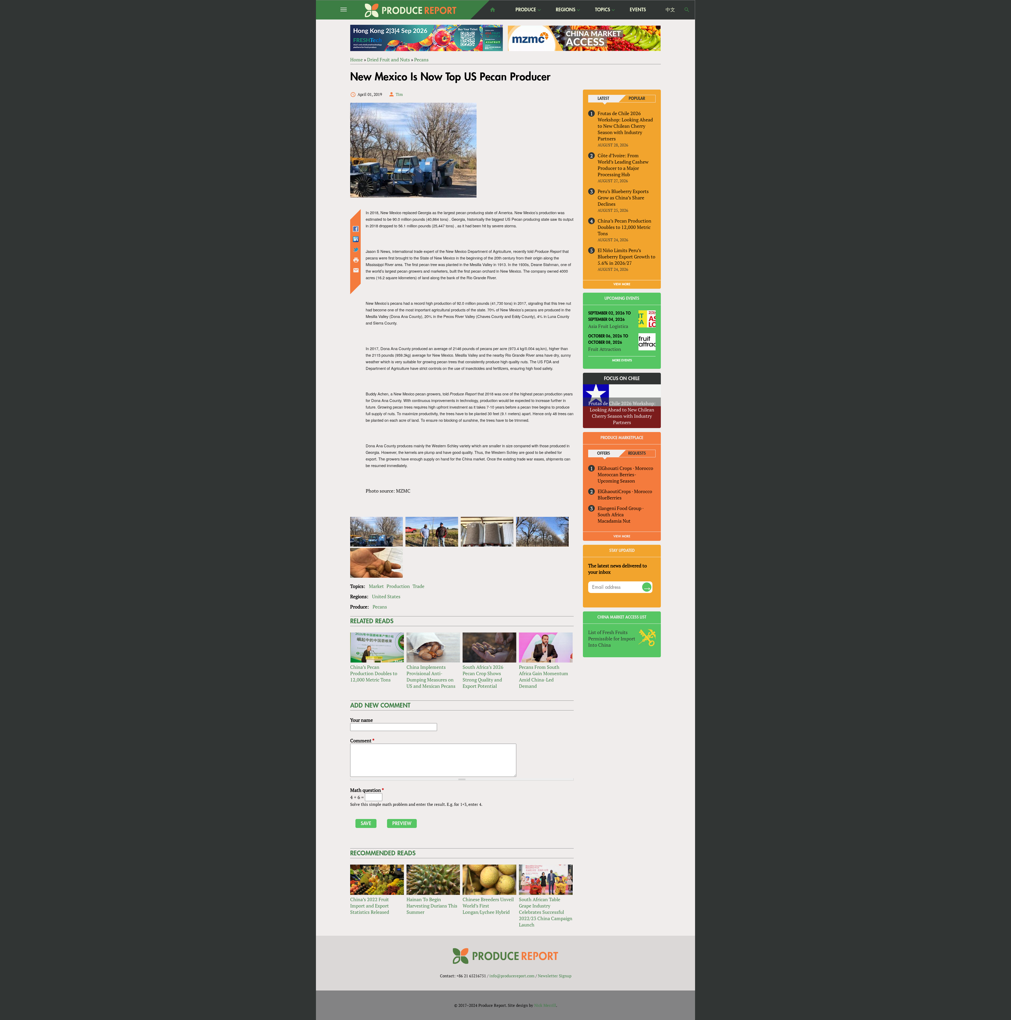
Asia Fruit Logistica (608, 326)
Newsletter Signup (554, 975)
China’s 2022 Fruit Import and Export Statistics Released (369, 905)
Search (687, 10)
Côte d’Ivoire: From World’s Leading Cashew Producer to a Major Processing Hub (623, 165)
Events (638, 9)
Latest (603, 99)
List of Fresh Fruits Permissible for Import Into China (611, 638)
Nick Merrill (545, 1005)
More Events (622, 360)
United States (386, 596)
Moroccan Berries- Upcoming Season (617, 477)
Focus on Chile (622, 378)
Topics (602, 10)
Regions (565, 10)
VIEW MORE (621, 284)
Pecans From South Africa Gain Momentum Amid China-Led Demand (543, 676)
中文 (670, 9)
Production (398, 586)
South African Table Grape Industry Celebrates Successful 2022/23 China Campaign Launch (545, 912)
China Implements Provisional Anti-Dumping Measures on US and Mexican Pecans (431, 676)
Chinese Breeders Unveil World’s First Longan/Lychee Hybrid (488, 905)
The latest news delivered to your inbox (617, 568)
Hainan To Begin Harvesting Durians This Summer (432, 905)
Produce (526, 10)
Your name (361, 720)
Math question (367, 790)
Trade (418, 586)
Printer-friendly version (356, 260)
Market (376, 586)
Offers (603, 453)
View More (621, 536)
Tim (399, 94)
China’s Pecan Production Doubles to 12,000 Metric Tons (373, 673)
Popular (637, 99)
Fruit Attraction (604, 349)
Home (356, 59)
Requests (637, 453)
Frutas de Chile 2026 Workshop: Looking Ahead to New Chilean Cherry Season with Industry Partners (625, 126)
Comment (362, 740)
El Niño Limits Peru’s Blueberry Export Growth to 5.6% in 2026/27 (626, 256)
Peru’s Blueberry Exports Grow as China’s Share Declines (623, 197)
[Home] (410, 10)
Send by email (356, 270)
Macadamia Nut (614, 521)
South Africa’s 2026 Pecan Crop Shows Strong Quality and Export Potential (483, 676)
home (492, 10)
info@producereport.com (511, 975)
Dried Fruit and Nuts (388, 59)
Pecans (421, 59)
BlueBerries (610, 497)
